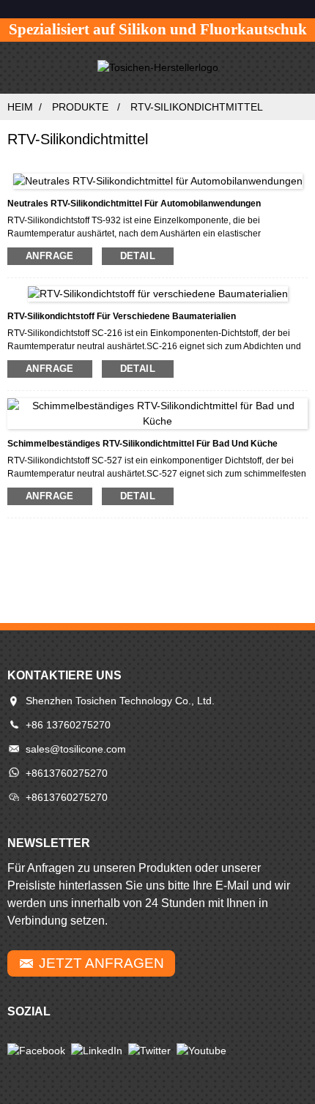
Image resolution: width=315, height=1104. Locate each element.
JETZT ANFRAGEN (101, 963)
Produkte (80, 107)
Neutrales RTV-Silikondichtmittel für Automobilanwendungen (134, 203)
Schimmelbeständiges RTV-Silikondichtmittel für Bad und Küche (142, 444)
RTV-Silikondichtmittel (196, 107)
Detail (137, 255)
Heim (20, 107)
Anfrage (50, 255)
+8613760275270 (67, 773)
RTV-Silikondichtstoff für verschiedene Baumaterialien (121, 316)
